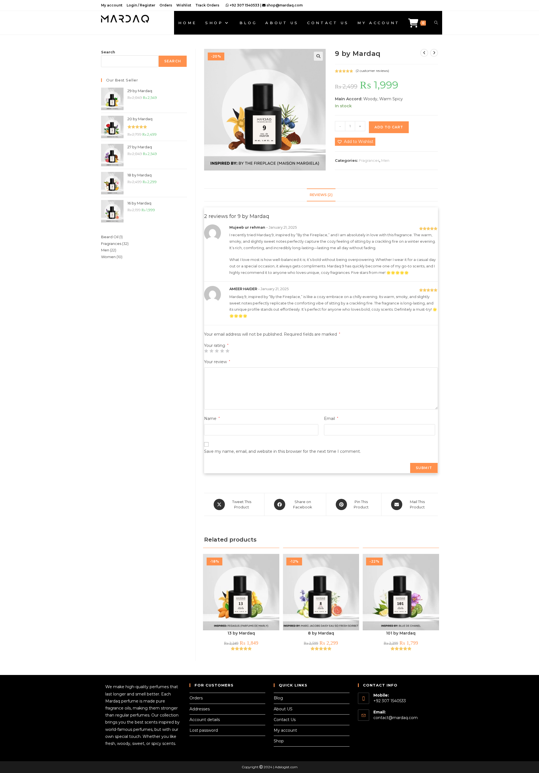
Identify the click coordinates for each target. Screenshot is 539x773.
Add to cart (388, 127)
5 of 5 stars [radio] (227, 351)
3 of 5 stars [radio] (217, 351)
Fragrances (369, 160)
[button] (318, 56)
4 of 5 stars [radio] (222, 351)
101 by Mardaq (400, 633)
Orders (165, 5)
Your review (217, 361)
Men (385, 160)
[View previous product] (424, 53)
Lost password (203, 730)
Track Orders (207, 5)
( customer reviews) (372, 71)
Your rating (216, 345)
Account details (204, 719)
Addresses (199, 708)
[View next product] (434, 53)
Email (331, 418)
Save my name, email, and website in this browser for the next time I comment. (282, 451)
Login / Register (141, 5)
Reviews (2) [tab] (321, 195)
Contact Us (285, 719)
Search (108, 52)
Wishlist (183, 5)
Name (212, 418)
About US (283, 708)
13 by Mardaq (241, 633)
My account (111, 5)
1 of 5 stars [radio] (206, 351)
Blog (278, 698)
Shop (279, 741)
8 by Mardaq (321, 633)
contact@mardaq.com (395, 717)
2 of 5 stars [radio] (211, 351)
